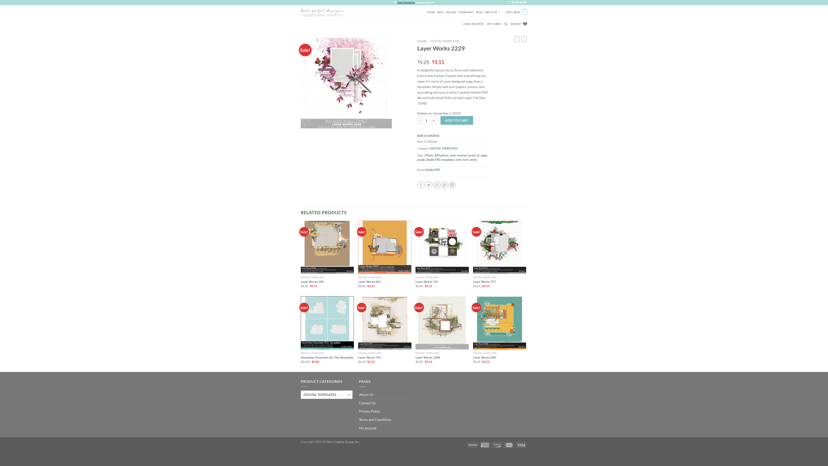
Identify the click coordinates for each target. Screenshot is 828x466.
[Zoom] (306, 123)
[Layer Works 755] (442, 247)
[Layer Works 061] (384, 247)
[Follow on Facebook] (508, 2)
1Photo (428, 155)
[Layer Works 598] (327, 247)
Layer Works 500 (484, 357)
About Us (491, 12)
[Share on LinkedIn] (452, 185)
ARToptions (441, 155)
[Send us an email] (521, 2)
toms (459, 159)
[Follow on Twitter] (517, 2)
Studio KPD (433, 159)
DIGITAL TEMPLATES (445, 41)
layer (453, 155)
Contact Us (367, 403)
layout (472, 155)
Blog (479, 12)
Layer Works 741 (369, 357)
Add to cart (457, 120)
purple (421, 159)
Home (431, 12)
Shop (440, 12)
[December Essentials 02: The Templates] (327, 323)
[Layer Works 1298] (442, 323)
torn (465, 159)
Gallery (451, 12)
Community (466, 12)
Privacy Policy (369, 411)
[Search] (506, 24)
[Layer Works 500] (499, 323)
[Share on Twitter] (429, 185)
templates (448, 159)
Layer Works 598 (312, 281)
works (473, 159)
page (484, 155)
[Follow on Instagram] (512, 2)
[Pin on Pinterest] (444, 185)
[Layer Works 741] (384, 323)
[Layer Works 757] (499, 247)
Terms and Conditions (375, 419)
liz (478, 155)
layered (462, 155)
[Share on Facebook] (421, 185)
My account (367, 428)
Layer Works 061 (369, 281)
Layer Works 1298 (428, 357)
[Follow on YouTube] (525, 2)
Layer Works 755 (427, 281)
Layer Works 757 (484, 281)
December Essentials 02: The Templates (327, 357)
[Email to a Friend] (436, 185)
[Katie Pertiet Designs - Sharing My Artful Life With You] (322, 12)
